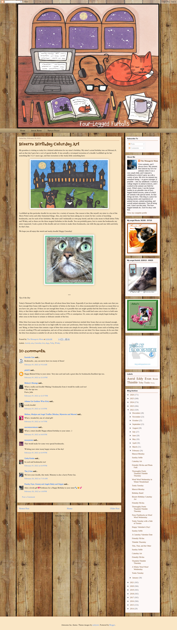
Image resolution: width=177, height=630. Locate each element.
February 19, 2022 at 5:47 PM (35, 421)
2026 (132, 395)
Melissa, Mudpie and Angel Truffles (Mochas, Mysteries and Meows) (50, 414)
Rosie (155, 379)
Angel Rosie (36, 130)
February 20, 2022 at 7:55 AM (36, 478)
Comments (134, 148)
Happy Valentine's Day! (141, 527)
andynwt (95, 625)
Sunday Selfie (137, 458)
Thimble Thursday (139, 542)
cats (32, 343)
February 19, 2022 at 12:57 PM (36, 396)
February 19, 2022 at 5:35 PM (35, 408)
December (136, 413)
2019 (132, 590)
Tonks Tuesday (138, 486)
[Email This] (59, 339)
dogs (47, 343)
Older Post (114, 508)
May (134, 439)
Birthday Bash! (138, 493)
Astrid (27, 343)
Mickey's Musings (31, 383)
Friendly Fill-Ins (138, 503)
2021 (132, 582)
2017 (132, 597)
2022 (132, 410)
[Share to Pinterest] (68, 339)
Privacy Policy (53, 130)
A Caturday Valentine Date (142, 535)
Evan (148, 378)
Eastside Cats (29, 357)
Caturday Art (40, 343)
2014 (132, 609)
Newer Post (24, 508)
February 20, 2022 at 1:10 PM (35, 491)
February (136, 451)
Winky (57, 343)
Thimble (132, 382)
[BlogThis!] (62, 339)
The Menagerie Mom (149, 161)
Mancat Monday (138, 454)
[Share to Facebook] (66, 339)
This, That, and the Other (141, 546)
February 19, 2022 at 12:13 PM (35, 377)
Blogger (112, 625)
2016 (132, 601)
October (135, 420)
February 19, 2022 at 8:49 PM (35, 452)
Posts (132, 144)
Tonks (147, 382)
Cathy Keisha (29, 458)
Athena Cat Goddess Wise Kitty (36, 401)
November (136, 417)
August (135, 428)
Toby (52, 343)
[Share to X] (64, 339)
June (134, 436)
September (136, 424)
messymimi (28, 440)
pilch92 (27, 370)
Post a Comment (28, 497)
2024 (132, 402)
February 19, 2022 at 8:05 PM (35, 434)
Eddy (140, 378)
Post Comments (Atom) (74, 516)
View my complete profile (137, 213)
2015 (132, 605)
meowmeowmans (31, 427)
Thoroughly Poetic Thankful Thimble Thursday (140, 473)
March (135, 447)
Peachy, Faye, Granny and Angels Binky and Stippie (44, 484)
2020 (132, 586)
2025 (132, 398)
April (134, 443)
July (134, 432)
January (135, 578)
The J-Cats (28, 471)
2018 (132, 594)
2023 (132, 406)
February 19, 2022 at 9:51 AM (35, 364)
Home (22, 130)
